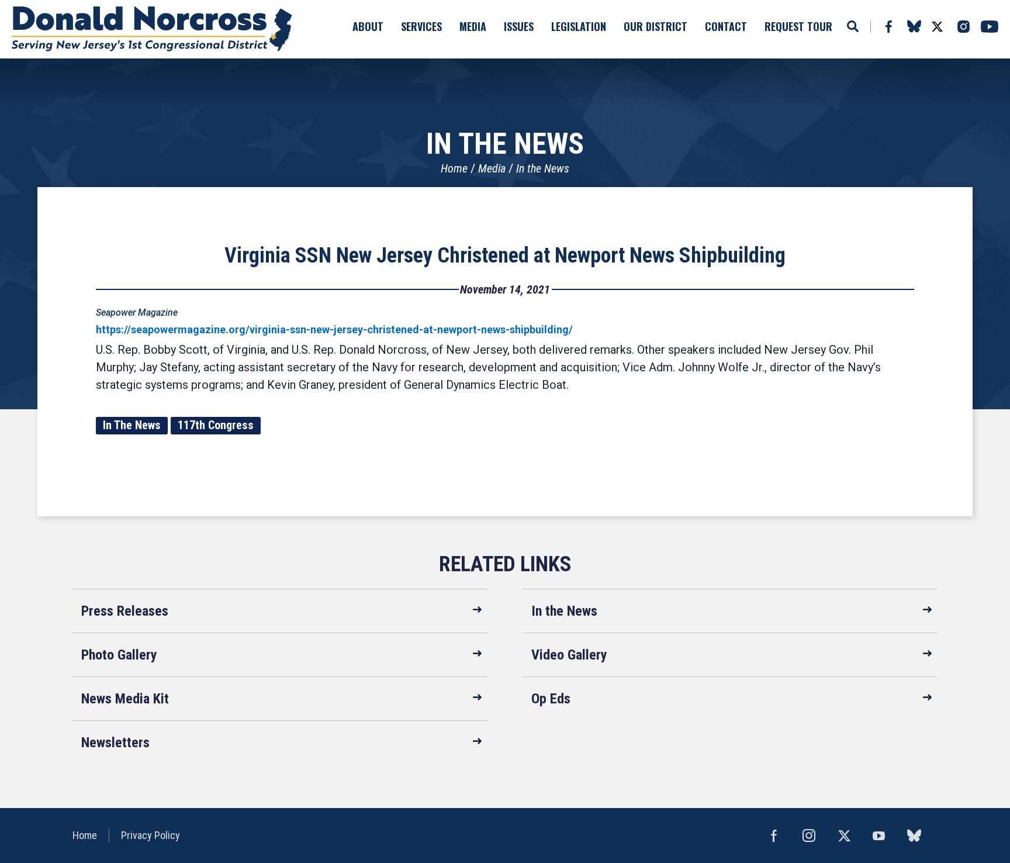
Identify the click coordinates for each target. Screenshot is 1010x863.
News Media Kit (125, 699)
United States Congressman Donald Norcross (152, 29)
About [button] (367, 26)
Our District (655, 26)
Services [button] (421, 26)
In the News (542, 168)
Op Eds (550, 699)
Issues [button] (519, 26)
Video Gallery (569, 655)
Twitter (937, 26)
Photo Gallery (119, 655)
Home (454, 168)
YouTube (989, 26)
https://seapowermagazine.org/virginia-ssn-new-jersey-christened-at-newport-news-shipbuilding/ (334, 329)
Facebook (888, 26)
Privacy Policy (150, 835)
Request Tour (798, 26)
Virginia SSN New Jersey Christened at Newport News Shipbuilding (505, 255)
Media (492, 168)
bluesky (914, 26)
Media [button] (472, 26)
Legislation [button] (578, 26)
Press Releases (124, 611)
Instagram (963, 26)
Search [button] (852, 26)
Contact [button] (726, 26)
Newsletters (115, 742)
